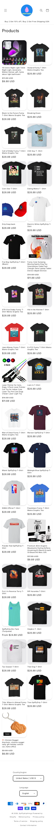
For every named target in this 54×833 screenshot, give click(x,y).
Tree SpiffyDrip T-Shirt (37, 702)
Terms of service (20, 821)
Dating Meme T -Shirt (36, 189)
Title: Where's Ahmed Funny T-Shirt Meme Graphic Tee (14, 703)
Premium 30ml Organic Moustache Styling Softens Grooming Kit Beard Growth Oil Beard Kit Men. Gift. (39, 549)
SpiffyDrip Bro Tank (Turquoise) (10, 630)
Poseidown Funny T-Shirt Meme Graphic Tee (38, 509)
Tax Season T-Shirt (10, 667)
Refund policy (24, 817)
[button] (5, 10)
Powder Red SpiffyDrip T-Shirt (13, 547)
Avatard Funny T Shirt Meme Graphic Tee (36, 69)
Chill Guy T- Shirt (34, 151)
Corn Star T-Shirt (9, 189)
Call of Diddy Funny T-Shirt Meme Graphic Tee (13, 152)
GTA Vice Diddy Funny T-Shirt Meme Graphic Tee (13, 311)
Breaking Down (34, 113)
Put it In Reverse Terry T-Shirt (13, 592)
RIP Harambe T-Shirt (36, 591)
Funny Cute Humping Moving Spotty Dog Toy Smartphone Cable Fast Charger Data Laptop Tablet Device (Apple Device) (39, 266)
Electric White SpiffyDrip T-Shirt (39, 225)
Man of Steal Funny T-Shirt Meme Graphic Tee (13, 434)
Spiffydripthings (25, 813)
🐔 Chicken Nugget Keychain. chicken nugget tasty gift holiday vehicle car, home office (13, 743)
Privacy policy (38, 817)
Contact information (28, 825)
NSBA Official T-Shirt (11, 508)
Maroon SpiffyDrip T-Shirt (38, 433)
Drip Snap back (8, 224)
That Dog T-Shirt (34, 667)
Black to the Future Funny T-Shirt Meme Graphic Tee (13, 114)
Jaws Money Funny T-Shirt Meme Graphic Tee (13, 348)
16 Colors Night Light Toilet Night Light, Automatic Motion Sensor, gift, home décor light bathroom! (13, 71)
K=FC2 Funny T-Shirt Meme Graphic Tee (39, 348)
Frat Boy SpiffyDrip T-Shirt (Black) (13, 263)
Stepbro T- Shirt (34, 629)
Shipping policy (36, 821)
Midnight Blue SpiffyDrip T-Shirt (39, 471)
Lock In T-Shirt (33, 385)
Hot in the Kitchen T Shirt (38, 310)
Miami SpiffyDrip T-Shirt (12, 470)
